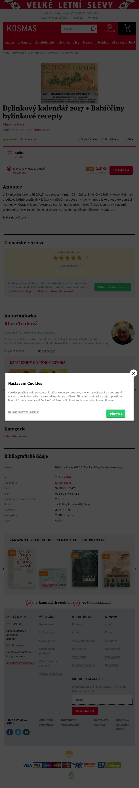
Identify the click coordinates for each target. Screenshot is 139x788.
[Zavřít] (133, 373)
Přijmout (116, 413)
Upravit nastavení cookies (23, 412)
